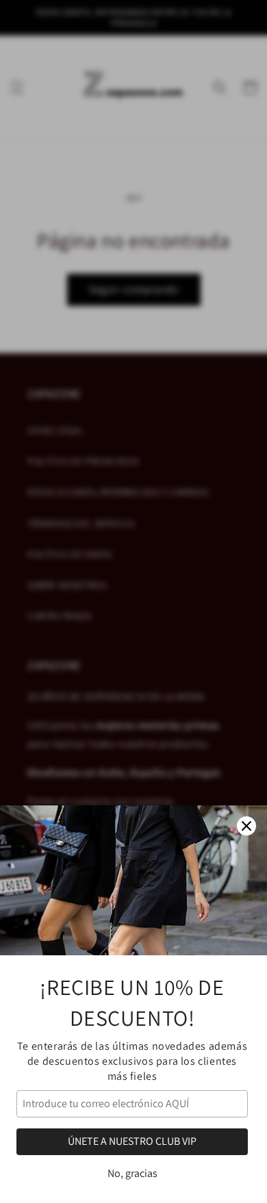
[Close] (246, 826)
